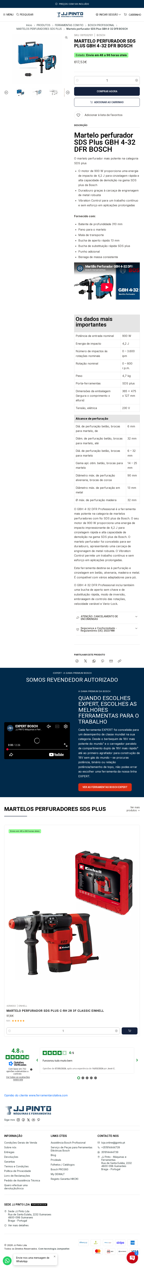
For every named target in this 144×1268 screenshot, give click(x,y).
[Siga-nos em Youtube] (33, 1120)
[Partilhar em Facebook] (77, 661)
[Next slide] (67, 92)
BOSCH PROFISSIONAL (101, 25)
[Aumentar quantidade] (137, 80)
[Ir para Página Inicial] (69, 14)
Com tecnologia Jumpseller (53, 1248)
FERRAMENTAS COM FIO (69, 25)
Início (29, 25)
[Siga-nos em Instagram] (18, 1120)
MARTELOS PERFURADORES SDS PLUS (39, 29)
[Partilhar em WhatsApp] (94, 661)
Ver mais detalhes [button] (18, 1225)
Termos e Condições (16, 1166)
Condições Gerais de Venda (20, 1142)
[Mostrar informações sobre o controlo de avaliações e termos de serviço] (31, 1069)
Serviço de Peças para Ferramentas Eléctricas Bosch (71, 1149)
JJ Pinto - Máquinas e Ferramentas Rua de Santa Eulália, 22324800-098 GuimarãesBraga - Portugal (116, 1163)
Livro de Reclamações (17, 1175)
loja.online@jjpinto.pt (113, 1142)
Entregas (9, 1152)
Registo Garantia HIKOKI (64, 1178)
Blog (53, 1155)
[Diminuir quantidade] (77, 80)
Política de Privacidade (17, 1170)
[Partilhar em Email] (111, 661)
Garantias (9, 1161)
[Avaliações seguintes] (137, 1060)
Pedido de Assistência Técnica (22, 1180)
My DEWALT (58, 1174)
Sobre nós (10, 1147)
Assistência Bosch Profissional (68, 1142)
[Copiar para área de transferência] (119, 661)
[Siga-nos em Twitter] (28, 1120)
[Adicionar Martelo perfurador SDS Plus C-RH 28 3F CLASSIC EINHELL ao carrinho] (130, 1030)
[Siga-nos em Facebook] (23, 1120)
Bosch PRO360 (59, 1169)
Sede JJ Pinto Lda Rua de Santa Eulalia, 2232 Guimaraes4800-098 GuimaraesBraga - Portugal (29, 1216)
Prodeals (56, 1159)
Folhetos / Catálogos (63, 1164)
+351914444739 (110, 1147)
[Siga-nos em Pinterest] (38, 1120)
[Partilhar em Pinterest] (103, 661)
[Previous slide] (6, 92)
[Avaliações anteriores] (37, 1060)
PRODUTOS (43, 25)
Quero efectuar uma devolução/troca (16, 1187)
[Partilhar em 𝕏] (86, 661)
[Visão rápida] (133, 913)
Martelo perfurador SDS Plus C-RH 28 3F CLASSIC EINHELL (55, 1010)
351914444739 (109, 1152)
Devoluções (11, 1156)
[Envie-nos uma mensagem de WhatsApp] (7, 1260)
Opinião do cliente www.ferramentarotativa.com (36, 1095)
